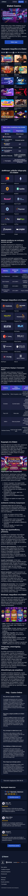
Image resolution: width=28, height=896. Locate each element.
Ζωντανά (10, 52)
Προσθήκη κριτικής (14, 797)
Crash (16, 52)
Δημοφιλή (3, 52)
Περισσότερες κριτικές (14, 845)
